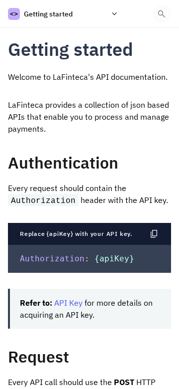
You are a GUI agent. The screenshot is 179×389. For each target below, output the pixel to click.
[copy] (142, 49)
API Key (68, 303)
